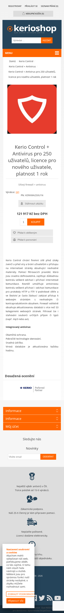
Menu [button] (8, 53)
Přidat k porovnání (27, 239)
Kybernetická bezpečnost (39, 610)
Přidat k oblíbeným (27, 232)
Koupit (35, 222)
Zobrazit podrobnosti (22, 594)
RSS (50, 598)
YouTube (57, 598)
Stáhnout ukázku (34, 203)
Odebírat (48, 456)
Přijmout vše (16, 600)
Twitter (42, 598)
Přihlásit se (31, 6)
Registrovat (14, 6)
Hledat (47, 40)
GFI (17, 192)
